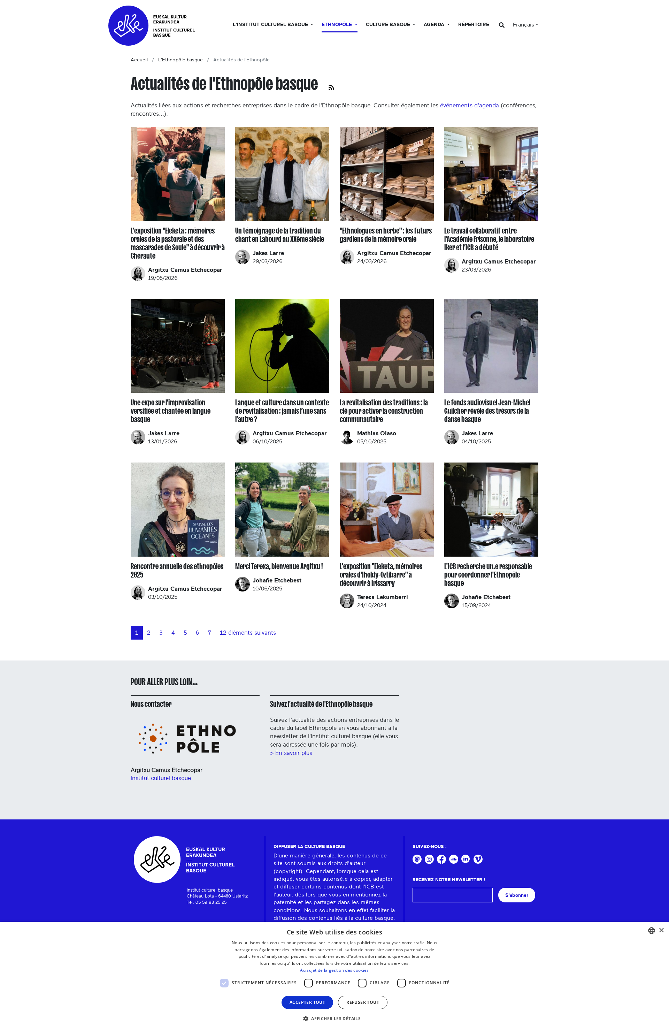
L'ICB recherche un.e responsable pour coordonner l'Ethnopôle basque (488, 574)
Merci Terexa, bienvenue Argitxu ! (279, 566)
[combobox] (651, 930)
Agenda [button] (435, 24)
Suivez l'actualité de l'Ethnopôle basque (321, 704)
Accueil (139, 60)
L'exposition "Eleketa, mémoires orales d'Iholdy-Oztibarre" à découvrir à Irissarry (381, 574)
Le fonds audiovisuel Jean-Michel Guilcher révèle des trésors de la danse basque (487, 410)
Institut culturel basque (161, 778)
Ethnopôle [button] (337, 24)
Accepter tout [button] (307, 1002)
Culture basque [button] (389, 24)
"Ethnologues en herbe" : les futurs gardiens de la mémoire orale (386, 235)
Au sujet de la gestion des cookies (334, 970)
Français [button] (523, 25)
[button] (334, 1018)
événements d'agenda (469, 105)
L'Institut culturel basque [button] (271, 24)
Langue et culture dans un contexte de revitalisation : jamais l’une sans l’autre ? (282, 410)
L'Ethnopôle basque (180, 60)
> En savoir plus (291, 753)
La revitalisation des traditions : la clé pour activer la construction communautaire (384, 410)
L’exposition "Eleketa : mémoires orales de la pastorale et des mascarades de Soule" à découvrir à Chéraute (178, 243)
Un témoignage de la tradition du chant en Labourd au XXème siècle (279, 235)
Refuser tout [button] (362, 1002)
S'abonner (516, 895)
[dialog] (334, 976)
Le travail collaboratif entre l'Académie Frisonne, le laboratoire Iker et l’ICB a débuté (489, 239)
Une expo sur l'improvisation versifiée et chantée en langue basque (170, 410)
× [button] (661, 930)
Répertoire (473, 24)
